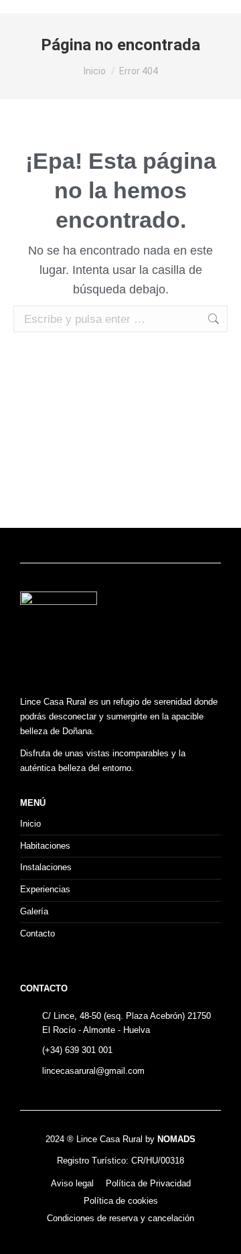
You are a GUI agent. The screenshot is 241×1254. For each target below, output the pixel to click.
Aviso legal (72, 1183)
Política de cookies (121, 1201)
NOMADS (176, 1139)
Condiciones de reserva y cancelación (120, 1218)
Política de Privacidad (148, 1183)
